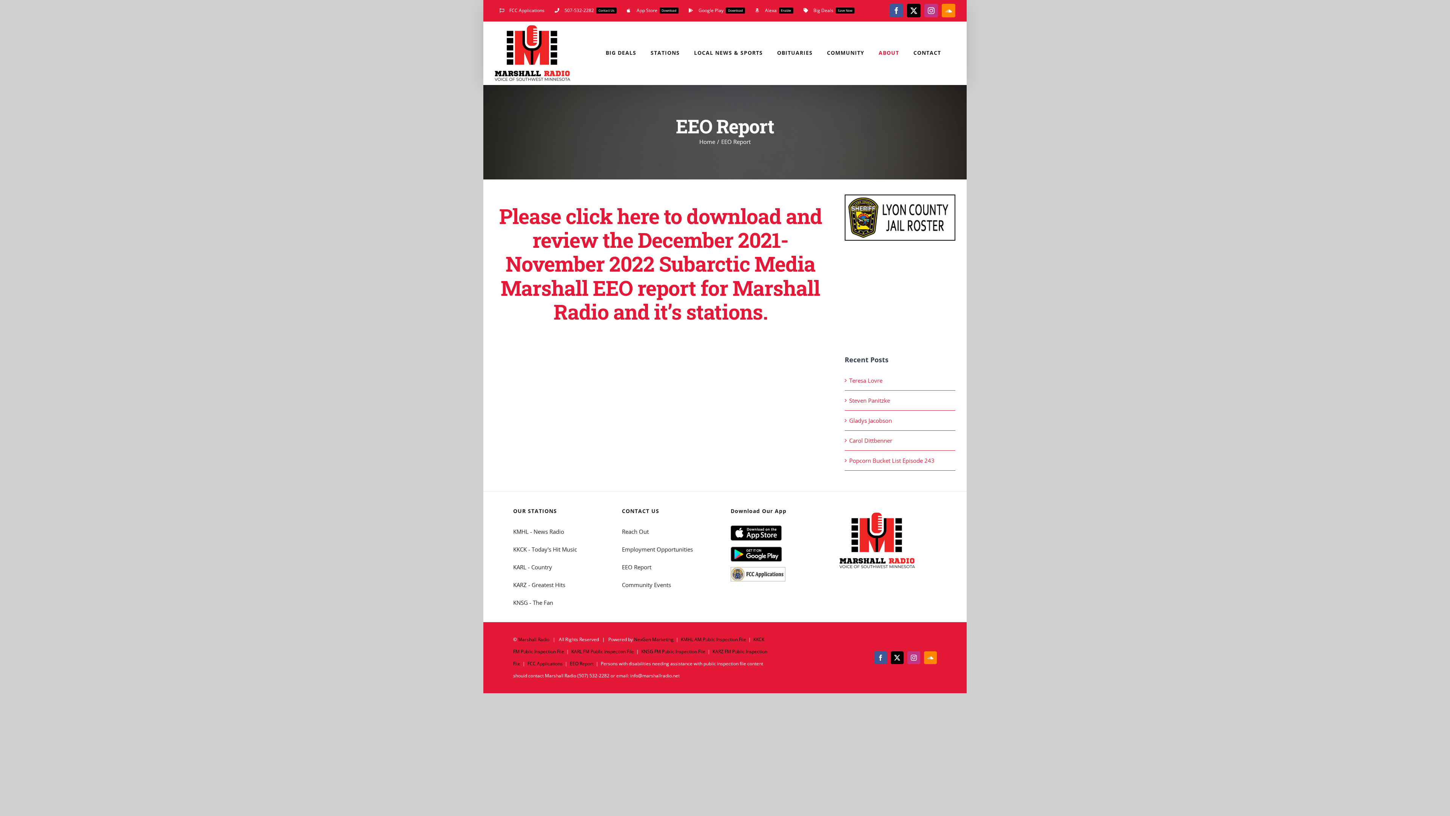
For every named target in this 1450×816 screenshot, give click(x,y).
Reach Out (635, 531)
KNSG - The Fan (533, 602)
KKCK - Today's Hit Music (545, 549)
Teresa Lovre (865, 380)
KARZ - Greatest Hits (539, 585)
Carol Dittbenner (870, 440)
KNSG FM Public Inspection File (673, 651)
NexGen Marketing (654, 639)
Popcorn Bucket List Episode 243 (892, 460)
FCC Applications (545, 663)
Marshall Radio (533, 639)
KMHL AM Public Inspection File (713, 639)
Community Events (646, 585)
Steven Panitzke (869, 400)
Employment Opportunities (657, 549)
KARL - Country (532, 567)
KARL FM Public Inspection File (602, 651)
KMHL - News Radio (538, 531)
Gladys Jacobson (870, 420)
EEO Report (636, 567)
